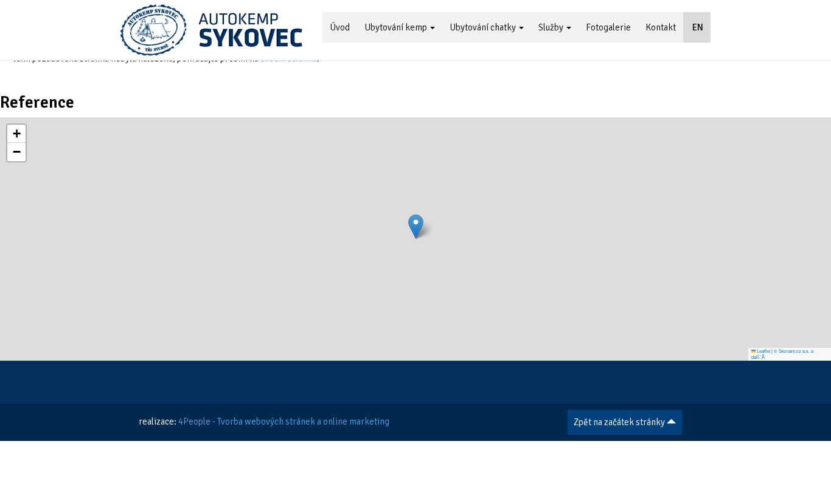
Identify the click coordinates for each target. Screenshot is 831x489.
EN (696, 27)
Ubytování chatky (484, 27)
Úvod (340, 27)
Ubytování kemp (396, 27)
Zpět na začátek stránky (620, 422)
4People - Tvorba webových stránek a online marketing (283, 421)
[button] (415, 226)
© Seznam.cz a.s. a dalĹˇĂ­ (782, 354)
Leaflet (763, 350)
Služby (551, 27)
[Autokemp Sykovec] (211, 30)
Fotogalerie (608, 27)
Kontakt (660, 27)
